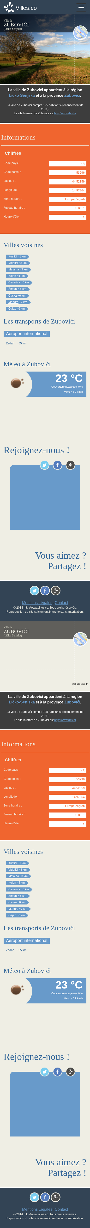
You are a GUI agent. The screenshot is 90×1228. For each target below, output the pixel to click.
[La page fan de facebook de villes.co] (57, 465)
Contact (61, 603)
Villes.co (26, 8)
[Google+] (70, 465)
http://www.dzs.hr (65, 113)
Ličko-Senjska (22, 95)
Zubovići (72, 95)
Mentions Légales (37, 603)
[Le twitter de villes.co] (44, 465)
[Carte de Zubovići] (80, 32)
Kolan (12, 276)
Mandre (13, 302)
